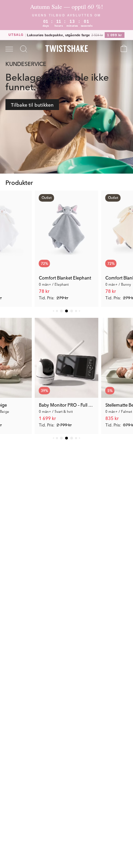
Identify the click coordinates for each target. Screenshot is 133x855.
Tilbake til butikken (32, 104)
